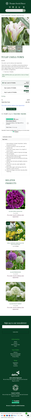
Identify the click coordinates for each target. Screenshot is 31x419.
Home (2, 15)
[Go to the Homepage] (15, 3)
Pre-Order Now (11, 109)
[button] (27, 19)
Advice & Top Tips (15, 344)
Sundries (15, 366)
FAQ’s (15, 346)
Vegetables (15, 363)
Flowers (15, 364)
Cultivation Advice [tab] (7, 137)
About (15, 341)
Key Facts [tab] (5, 139)
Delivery (15, 352)
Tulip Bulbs (13, 15)
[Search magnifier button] (24, 10)
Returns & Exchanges (15, 353)
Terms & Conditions (15, 355)
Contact (15, 343)
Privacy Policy (15, 356)
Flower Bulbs (7, 15)
